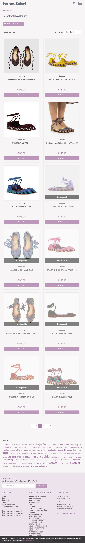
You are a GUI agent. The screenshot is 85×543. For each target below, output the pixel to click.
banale (31, 445)
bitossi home (63, 445)
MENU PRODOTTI (14, 24)
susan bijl (75, 463)
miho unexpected (11, 460)
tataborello (7, 466)
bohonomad (7, 447)
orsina (69, 460)
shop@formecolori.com (64, 508)
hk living (68, 450)
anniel (17, 445)
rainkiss (24, 463)
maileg (20, 457)
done (65, 447)
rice (39, 463)
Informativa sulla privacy (10, 506)
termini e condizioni (8, 504)
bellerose (52, 445)
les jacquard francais (72, 453)
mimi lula (23, 460)
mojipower (39, 460)
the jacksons (17, 466)
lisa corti (12, 457)
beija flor (41, 444)
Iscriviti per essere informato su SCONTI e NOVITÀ (19, 480)
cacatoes (36, 447)
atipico (24, 445)
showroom (5, 500)
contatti (4, 502)
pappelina (77, 460)
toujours (26, 466)
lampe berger (43, 453)
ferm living (37, 450)
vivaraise (34, 466)
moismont (30, 460)
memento (63, 457)
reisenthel (32, 463)
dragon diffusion (16, 450)
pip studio (12, 463)
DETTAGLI (21, 95)
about (4, 496)
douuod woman (73, 447)
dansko (59, 447)
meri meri (73, 457)
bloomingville (76, 445)
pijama (5, 463)
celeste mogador (48, 447)
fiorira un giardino (50, 450)
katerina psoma (22, 453)
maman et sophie (37, 456)
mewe (80, 457)
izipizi (5, 453)
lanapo (53, 453)
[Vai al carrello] (74, 3)
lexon (5, 457)
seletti (53, 463)
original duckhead (59, 460)
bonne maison (18, 447)
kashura (12, 453)
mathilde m (55, 457)
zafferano (43, 466)
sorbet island (63, 463)
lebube (59, 453)
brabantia (28, 447)
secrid (45, 463)
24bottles (8, 444)
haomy (60, 450)
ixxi (80, 450)
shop (3, 498)
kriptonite (32, 453)
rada (18, 463)
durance (27, 450)
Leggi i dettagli (26, 540)
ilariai (75, 450)
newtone (48, 460)
